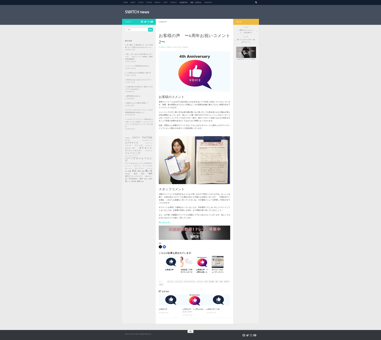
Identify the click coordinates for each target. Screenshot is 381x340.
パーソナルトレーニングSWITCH (138, 163)
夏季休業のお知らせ (133, 96)
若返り (161, 284)
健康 (129, 171)
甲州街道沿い (133, 179)
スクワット (149, 145)
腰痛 (138, 181)
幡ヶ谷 (148, 171)
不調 (206, 281)
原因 (221, 281)
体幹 (126, 171)
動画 (143, 171)
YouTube (147, 137)
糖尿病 (145, 179)
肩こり (128, 181)
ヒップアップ (128, 166)
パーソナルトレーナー (131, 156)
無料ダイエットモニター (133, 176)
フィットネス (147, 166)
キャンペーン (148, 143)
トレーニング (178, 281)
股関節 (150, 179)
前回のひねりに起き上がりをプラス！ (139, 80)
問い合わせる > (165, 222)
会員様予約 (184, 2)
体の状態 (211, 281)
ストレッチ (130, 148)
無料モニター (148, 176)
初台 (134, 171)
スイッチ (128, 145)
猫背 (126, 179)
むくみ (127, 140)
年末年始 (127, 173)
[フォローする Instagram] (148, 22)
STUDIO (140, 2)
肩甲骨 (133, 181)
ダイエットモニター (133, 150)
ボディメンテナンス (189, 281)
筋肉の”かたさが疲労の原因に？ (137, 103)
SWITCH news (137, 11)
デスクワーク (148, 150)
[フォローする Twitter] (145, 22)
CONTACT (173, 2)
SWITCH (163, 47)
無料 (150, 173)
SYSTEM (149, 2)
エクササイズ (131, 143)
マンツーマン (139, 168)
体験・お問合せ (195, 2)
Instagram (127, 138)
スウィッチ (139, 145)
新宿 (135, 174)
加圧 (217, 281)
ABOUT (133, 2)
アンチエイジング (147, 140)
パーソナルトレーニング (138, 159)
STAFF (165, 2)
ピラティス (137, 166)
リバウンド (200, 281)
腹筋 (142, 181)
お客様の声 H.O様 (212, 309)
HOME (125, 2)
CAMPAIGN (208, 2)
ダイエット (170, 281)
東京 (142, 174)
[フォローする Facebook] (142, 22)
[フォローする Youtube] (151, 22)
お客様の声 (163, 22)
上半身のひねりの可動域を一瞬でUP (139, 73)
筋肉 (141, 179)
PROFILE (157, 2)
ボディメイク (128, 168)
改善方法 (226, 281)
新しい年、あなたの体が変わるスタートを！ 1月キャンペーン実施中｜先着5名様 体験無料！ (139, 56)
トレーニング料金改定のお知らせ (138, 66)
